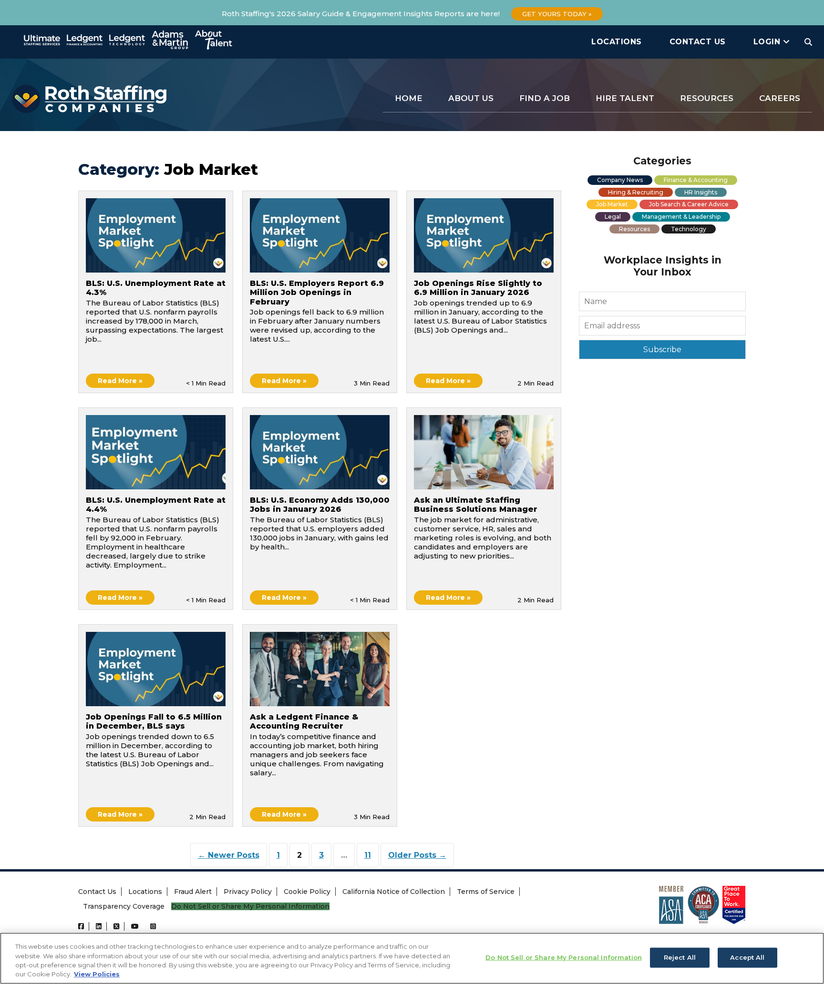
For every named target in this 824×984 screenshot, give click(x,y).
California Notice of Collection (393, 891)
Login (768, 41)
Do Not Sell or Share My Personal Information (250, 907)
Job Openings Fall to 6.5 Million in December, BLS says (154, 721)
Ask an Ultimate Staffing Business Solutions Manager (477, 505)
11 (367, 855)
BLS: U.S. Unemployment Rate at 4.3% (156, 288)
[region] (412, 958)
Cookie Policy (307, 891)
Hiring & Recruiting (635, 192)
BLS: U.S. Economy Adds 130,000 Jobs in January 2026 (320, 505)
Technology (688, 229)
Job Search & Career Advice (689, 204)
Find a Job (544, 98)
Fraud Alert (193, 891)
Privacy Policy (248, 891)
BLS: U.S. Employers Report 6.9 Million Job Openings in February (317, 292)
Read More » (120, 380)
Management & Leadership (681, 216)
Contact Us (698, 41)
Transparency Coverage (124, 906)
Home (408, 98)
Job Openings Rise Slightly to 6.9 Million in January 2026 (478, 288)
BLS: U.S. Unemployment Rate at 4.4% (156, 505)
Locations (616, 41)
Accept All (747, 957)
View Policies (97, 974)
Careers (779, 98)
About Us (471, 98)
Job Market (612, 204)
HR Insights (700, 192)
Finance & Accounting (696, 179)
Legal (613, 216)
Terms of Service (486, 891)
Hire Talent (625, 98)
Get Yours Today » (557, 14)
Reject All (680, 957)
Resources (706, 98)
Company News (620, 179)
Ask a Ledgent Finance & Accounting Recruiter (304, 721)
